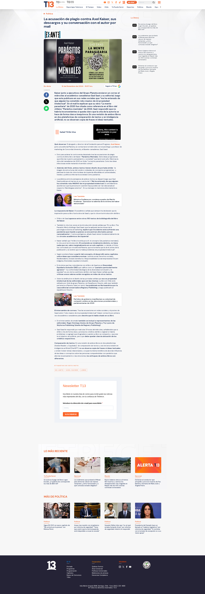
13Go (68, 577)
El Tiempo (90, 7)
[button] (160, 7)
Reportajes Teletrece (75, 7)
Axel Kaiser (115, 144)
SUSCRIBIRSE (71, 414)
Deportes (130, 7)
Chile (106, 7)
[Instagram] (120, 567)
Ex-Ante (47, 86)
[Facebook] (127, 567)
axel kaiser (72, 370)
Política (140, 7)
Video (99, 7)
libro (83, 370)
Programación (72, 571)
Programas (71, 569)
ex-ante (59, 370)
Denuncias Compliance (100, 575)
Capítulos (70, 573)
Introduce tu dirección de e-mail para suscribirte (82, 403)
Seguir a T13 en (111, 86)
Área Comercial (97, 569)
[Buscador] (153, 2)
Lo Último (59, 7)
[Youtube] (130, 567)
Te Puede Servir (118, 7)
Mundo (149, 7)
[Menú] (159, 2)
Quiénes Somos (97, 567)
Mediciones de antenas (100, 573)
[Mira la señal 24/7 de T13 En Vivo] (132, 2)
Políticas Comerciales (99, 571)
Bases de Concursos (74, 575)
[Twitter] (123, 567)
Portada (69, 567)
